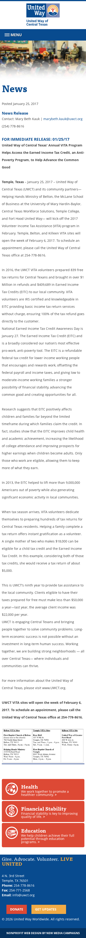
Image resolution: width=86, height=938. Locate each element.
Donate (16, 909)
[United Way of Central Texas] (43, 15)
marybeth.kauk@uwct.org (63, 119)
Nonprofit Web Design (24, 933)
